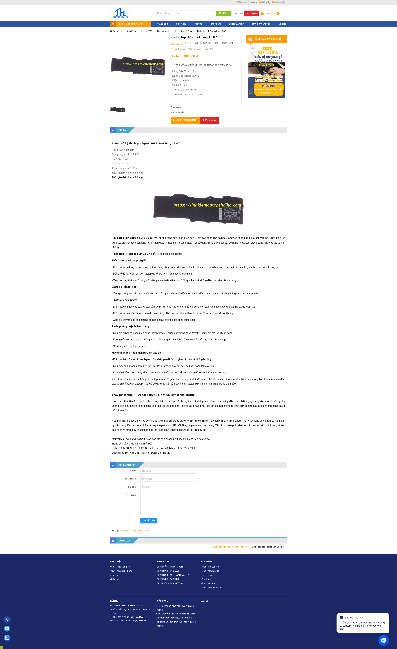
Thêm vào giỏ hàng (186, 120)
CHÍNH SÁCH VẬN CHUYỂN (169, 566)
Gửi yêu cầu (149, 520)
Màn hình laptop (210, 566)
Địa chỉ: (132, 487)
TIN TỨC (198, 24)
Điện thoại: (130, 479)
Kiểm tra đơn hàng (247, 2)
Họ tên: (132, 471)
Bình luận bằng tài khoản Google (268, 547)
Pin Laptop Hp (163, 31)
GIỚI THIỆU (181, 24)
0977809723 (251, 13)
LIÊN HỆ (282, 24)
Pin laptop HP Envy (183, 31)
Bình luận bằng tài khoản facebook (230, 547)
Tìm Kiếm (223, 13)
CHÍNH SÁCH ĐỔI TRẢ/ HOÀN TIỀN (173, 575)
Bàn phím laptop (210, 571)
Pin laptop (207, 575)
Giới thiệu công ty (120, 566)
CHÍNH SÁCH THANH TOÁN (169, 583)
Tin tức (115, 575)
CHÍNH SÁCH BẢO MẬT (167, 571)
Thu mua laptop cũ (211, 587)
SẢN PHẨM (216, 24)
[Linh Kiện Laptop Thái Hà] (130, 13)
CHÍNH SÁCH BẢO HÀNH (168, 579)
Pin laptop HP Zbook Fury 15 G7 (211, 31)
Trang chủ (117, 31)
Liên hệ (114, 579)
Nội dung (131, 495)
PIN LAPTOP (146, 31)
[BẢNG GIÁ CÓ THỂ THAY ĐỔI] (266, 71)
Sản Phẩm (131, 31)
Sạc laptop (207, 579)
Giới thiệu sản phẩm (121, 571)
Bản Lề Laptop (236, 24)
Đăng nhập (279, 2)
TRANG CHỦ (162, 24)
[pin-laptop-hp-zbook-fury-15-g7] (118, 109)
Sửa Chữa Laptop (261, 24)
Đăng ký (266, 2)
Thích (174, 49)
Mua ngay (210, 120)
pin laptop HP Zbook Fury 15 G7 (134, 531)
